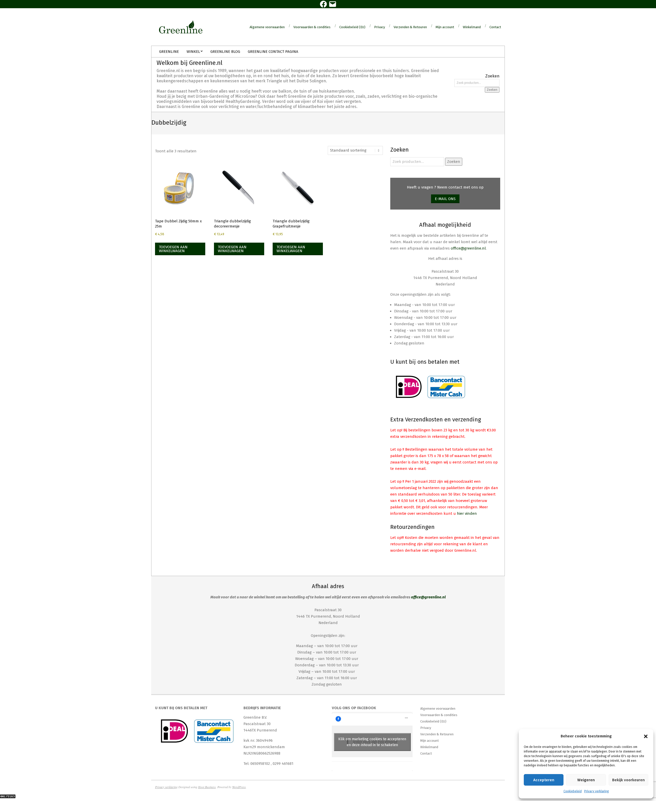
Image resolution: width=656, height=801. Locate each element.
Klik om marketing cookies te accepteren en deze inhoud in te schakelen (372, 742)
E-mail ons (445, 198)
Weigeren (586, 780)
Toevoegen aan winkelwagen (173, 249)
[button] (645, 736)
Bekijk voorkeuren (628, 780)
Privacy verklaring (596, 791)
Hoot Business (207, 787)
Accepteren (543, 780)
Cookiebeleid (572, 791)
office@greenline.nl (468, 248)
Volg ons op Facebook (354, 708)
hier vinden (467, 513)
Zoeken (492, 90)
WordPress (239, 787)
